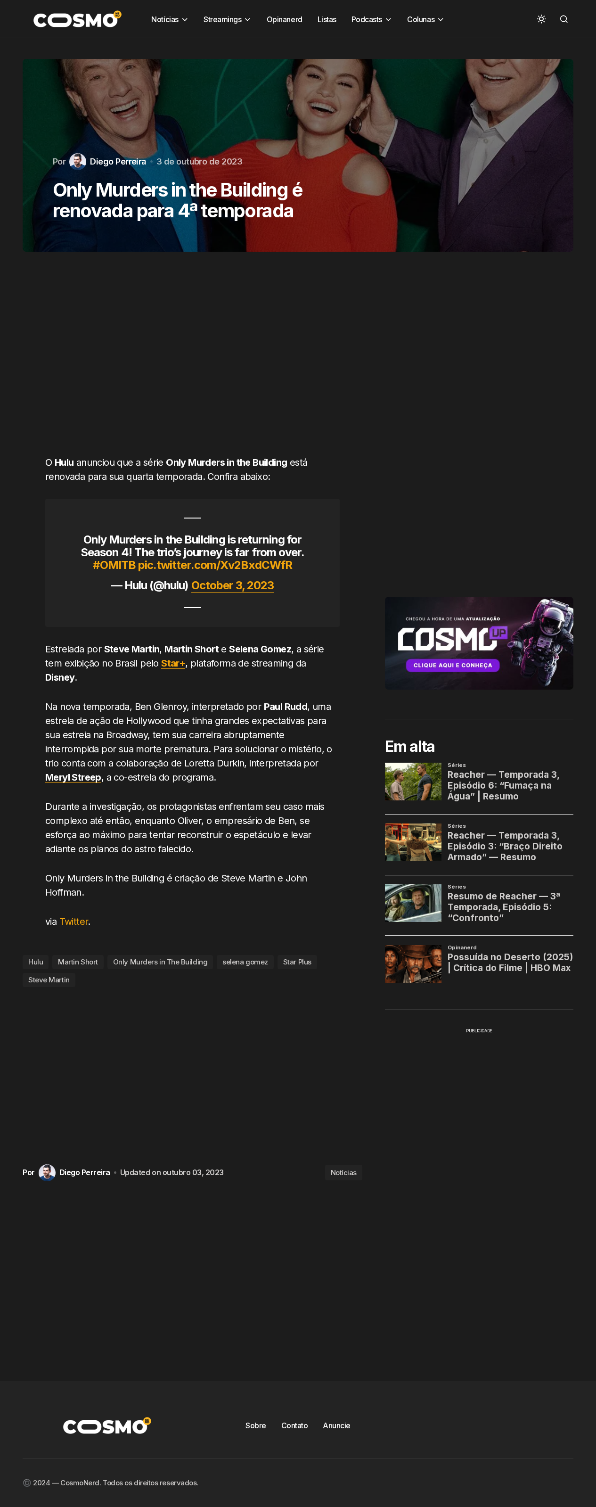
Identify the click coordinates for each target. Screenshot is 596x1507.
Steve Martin (49, 979)
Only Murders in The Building (160, 961)
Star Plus (297, 961)
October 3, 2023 (232, 585)
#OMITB (114, 565)
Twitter (73, 921)
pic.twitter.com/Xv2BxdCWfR (215, 565)
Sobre (255, 1425)
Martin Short (78, 961)
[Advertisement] (192, 359)
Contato (294, 1425)
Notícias (344, 1172)
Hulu (35, 961)
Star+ (173, 663)
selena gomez (245, 961)
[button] (541, 18)
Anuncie (337, 1425)
